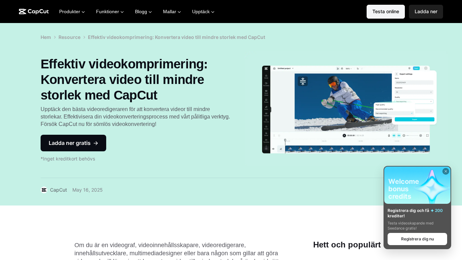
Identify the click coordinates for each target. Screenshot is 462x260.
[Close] (445, 171)
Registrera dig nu (417, 238)
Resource (69, 37)
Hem (46, 37)
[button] (426, 12)
